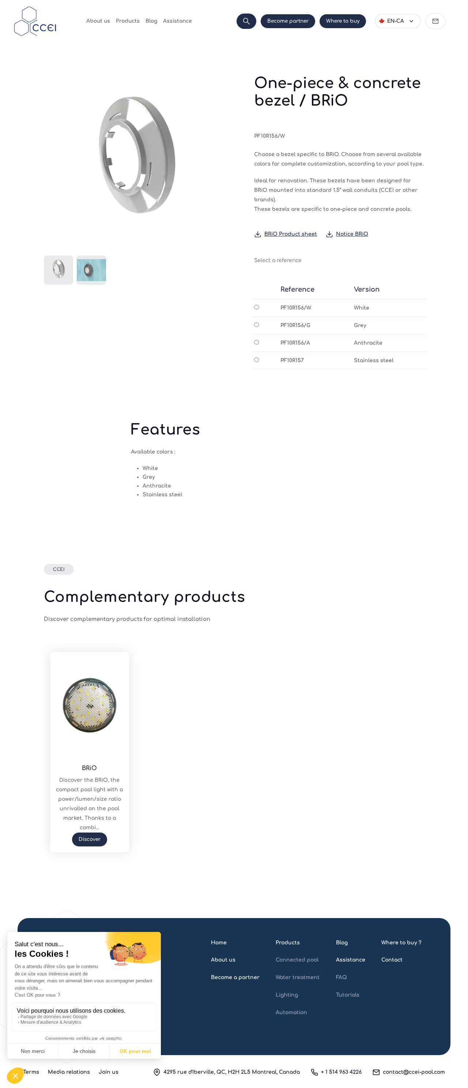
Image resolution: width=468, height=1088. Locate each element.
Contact (392, 960)
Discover (90, 839)
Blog (151, 21)
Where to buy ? (401, 942)
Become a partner (235, 977)
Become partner (288, 21)
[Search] (246, 21)
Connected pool (297, 960)
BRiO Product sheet (290, 234)
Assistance (177, 21)
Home (219, 942)
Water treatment (298, 977)
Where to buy (342, 21)
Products (128, 21)
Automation (291, 1012)
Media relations (69, 1072)
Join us (108, 1072)
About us (98, 21)
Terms (31, 1072)
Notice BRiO (352, 234)
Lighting (287, 995)
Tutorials (347, 995)
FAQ (341, 977)
